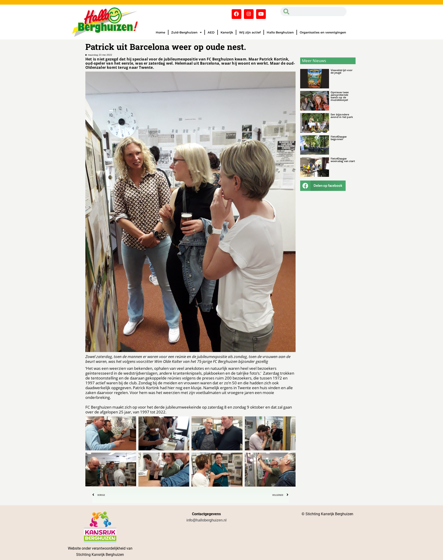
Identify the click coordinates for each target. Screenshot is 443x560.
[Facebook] (236, 14)
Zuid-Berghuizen (184, 32)
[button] (323, 186)
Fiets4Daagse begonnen (339, 138)
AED (211, 32)
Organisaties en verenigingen (323, 32)
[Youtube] (261, 14)
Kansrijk (227, 32)
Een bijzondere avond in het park (342, 116)
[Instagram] (249, 14)
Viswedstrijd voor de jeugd (342, 71)
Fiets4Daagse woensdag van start (343, 160)
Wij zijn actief (250, 32)
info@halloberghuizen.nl (206, 520)
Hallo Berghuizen (280, 32)
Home (160, 32)
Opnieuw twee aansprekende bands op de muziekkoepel (340, 96)
